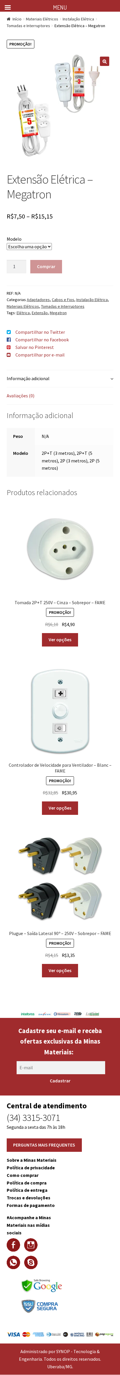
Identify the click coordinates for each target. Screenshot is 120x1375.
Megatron (58, 312)
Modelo (14, 239)
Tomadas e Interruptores (28, 25)
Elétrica (23, 312)
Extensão (40, 312)
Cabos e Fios (63, 299)
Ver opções (60, 639)
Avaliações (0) (20, 396)
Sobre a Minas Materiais (32, 1160)
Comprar (46, 266)
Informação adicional (28, 378)
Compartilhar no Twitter (40, 332)
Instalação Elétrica (78, 19)
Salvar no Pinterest (34, 347)
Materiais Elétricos (42, 19)
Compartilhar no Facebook (42, 340)
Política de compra (27, 1183)
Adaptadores (38, 299)
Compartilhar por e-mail (40, 355)
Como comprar (22, 1175)
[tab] (60, 378)
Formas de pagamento (31, 1205)
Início (17, 19)
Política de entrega (27, 1190)
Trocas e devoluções (28, 1198)
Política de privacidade (31, 1167)
